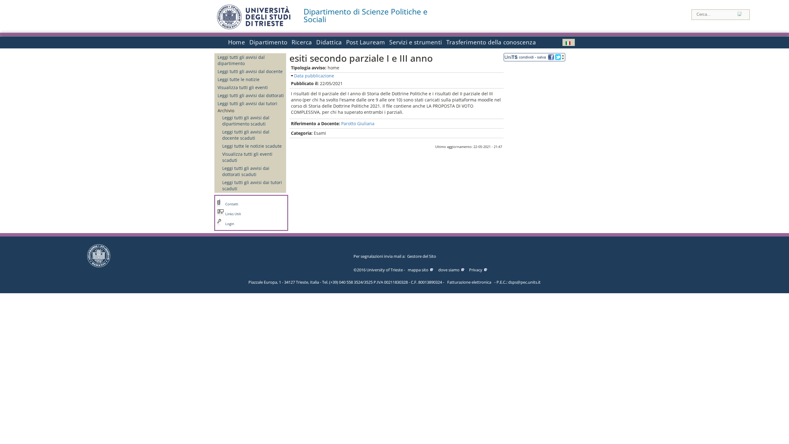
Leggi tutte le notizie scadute (252, 146)
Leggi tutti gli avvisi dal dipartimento (241, 60)
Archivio (226, 110)
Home (236, 42)
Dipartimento (268, 42)
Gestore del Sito (421, 256)
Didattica (329, 42)
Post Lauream (365, 42)
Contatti (231, 204)
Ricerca (302, 42)
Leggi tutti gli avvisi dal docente (250, 71)
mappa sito (418, 270)
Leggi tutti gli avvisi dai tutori (247, 103)
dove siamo (449, 270)
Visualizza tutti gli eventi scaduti (247, 157)
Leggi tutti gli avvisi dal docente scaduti (245, 135)
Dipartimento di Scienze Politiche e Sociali (365, 15)
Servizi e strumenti (415, 42)
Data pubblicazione (314, 76)
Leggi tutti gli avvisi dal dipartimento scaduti (245, 121)
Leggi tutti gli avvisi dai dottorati (251, 95)
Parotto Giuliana (357, 123)
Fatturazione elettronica (469, 282)
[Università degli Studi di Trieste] (253, 28)
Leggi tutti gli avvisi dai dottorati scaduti (245, 171)
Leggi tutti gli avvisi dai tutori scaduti (252, 185)
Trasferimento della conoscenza (491, 42)
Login (229, 224)
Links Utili (233, 214)
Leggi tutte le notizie (239, 79)
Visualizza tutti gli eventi (243, 87)
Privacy (475, 270)
